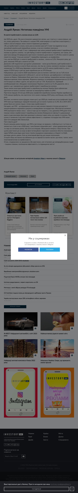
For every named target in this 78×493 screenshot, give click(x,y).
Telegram (49, 249)
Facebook (28, 249)
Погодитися (36, 489)
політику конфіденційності (60, 484)
